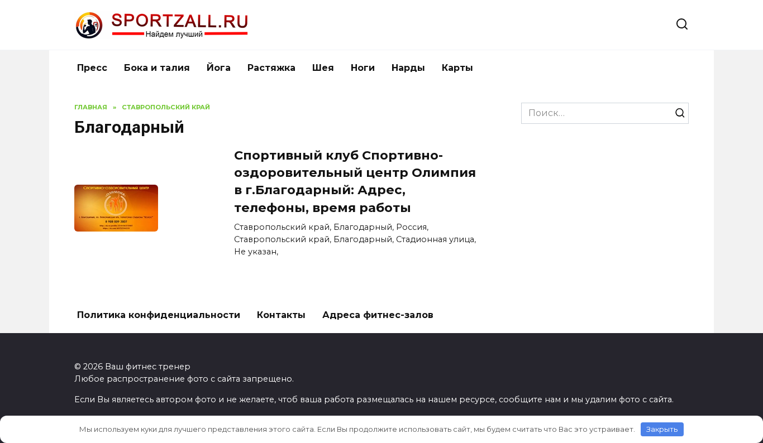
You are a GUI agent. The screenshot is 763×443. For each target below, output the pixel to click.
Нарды (408, 67)
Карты (457, 67)
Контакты (281, 315)
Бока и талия (157, 67)
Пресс (92, 67)
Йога (219, 67)
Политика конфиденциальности (158, 315)
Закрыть (662, 429)
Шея (323, 67)
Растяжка (271, 67)
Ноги (363, 67)
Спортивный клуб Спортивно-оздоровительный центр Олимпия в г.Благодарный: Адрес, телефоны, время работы (355, 181)
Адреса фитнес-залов (377, 315)
